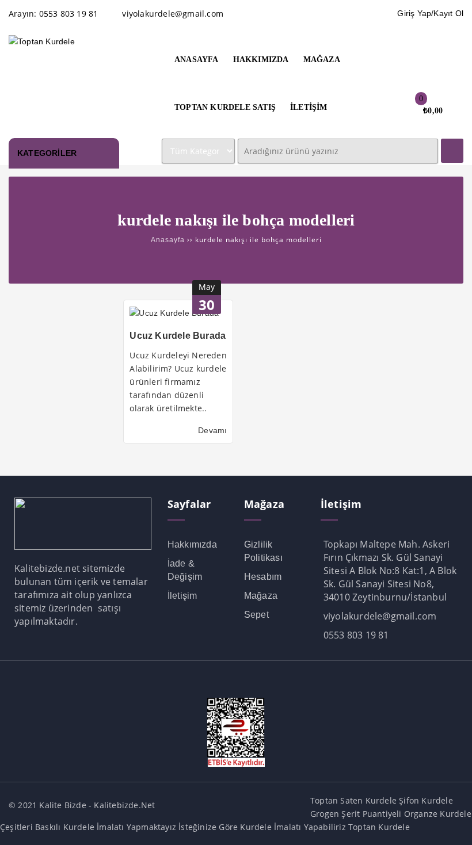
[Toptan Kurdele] (42, 41)
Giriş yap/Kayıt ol (430, 13)
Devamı (212, 430)
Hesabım (262, 577)
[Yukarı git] (451, 824)
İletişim (182, 596)
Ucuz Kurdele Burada (178, 336)
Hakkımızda (192, 544)
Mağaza (260, 596)
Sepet (256, 615)
